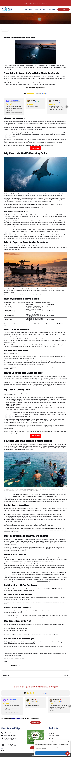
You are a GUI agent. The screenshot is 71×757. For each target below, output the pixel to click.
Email (18, 665)
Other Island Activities (54, 735)
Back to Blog (4, 30)
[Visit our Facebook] (3, 745)
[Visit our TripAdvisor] (11, 745)
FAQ (41, 9)
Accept (52, 753)
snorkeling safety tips (51, 528)
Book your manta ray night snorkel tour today (14, 658)
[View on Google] (28, 101)
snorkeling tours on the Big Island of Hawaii (23, 422)
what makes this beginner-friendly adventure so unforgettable (30, 364)
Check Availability (36, 148)
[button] (68, 742)
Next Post (66, 675)
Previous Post (6, 675)
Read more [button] (51, 111)
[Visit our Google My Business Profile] (6, 745)
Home (26, 9)
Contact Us (52, 9)
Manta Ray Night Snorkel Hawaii (26, 127)
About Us (45, 9)
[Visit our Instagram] (8, 745)
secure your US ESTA (44, 427)
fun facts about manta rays (43, 581)
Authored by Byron (16, 718)
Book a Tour (51, 733)
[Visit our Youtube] (15, 745)
